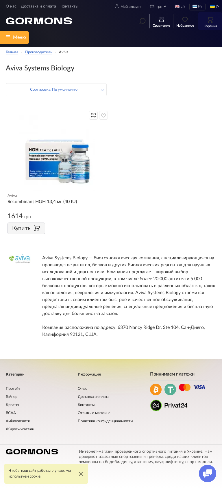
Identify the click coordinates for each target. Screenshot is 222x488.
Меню (19, 37)
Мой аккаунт (131, 6)
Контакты (69, 6)
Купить (21, 228)
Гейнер (11, 397)
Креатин (13, 405)
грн (159, 7)
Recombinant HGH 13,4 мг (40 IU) (42, 201)
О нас (11, 6)
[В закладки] (103, 115)
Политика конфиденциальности (105, 421)
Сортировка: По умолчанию (53, 90)
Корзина (210, 26)
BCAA (11, 413)
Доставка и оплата (38, 6)
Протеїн (13, 389)
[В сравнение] (93, 115)
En (182, 6)
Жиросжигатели (20, 429)
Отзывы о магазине (94, 413)
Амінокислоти (18, 421)
